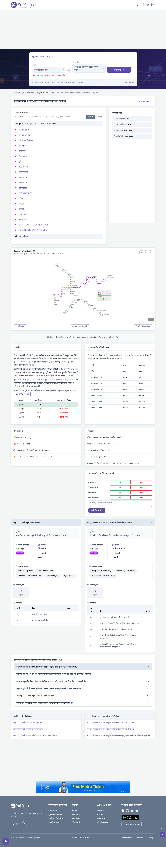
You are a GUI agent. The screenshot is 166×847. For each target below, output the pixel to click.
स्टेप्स (100, 117)
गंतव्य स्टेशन (76, 62)
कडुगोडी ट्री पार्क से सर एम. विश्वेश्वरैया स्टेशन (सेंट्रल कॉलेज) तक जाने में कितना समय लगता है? (50, 688)
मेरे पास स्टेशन (52, 810)
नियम (117, 337)
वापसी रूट (131, 82)
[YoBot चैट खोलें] (5, 841)
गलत (141, 482)
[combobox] (48, 70)
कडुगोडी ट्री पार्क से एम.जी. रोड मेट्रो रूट (27, 722)
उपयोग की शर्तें (127, 838)
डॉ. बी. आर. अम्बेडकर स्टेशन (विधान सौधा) (34, 225)
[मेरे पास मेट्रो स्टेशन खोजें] (142, 5)
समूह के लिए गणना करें (22, 394)
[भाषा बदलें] (148, 5)
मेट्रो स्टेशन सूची (53, 822)
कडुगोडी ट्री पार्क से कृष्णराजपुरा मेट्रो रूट (28, 729)
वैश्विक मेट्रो (76, 822)
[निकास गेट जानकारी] (23, 236)
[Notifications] (138, 5)
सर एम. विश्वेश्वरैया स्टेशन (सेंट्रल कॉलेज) (33, 230)
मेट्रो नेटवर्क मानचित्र (55, 814)
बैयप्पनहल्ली (23, 188)
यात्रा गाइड (76, 814)
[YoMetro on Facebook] (123, 811)
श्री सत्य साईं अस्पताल (26, 140)
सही (120, 482)
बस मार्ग (74, 810)
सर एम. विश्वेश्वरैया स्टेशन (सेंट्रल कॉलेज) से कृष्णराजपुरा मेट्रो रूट (110, 729)
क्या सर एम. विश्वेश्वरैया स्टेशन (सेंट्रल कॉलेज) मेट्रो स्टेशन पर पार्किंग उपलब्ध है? (44, 703)
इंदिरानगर (22, 198)
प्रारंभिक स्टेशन (37, 65)
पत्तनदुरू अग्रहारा (25, 135)
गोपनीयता (140, 838)
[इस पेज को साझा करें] (162, 828)
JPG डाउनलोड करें (81, 326)
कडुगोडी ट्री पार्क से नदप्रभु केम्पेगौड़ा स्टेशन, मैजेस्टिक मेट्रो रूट (36, 735)
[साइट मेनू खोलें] (153, 5)
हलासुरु (21, 203)
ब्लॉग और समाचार (102, 822)
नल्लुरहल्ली (22, 145)
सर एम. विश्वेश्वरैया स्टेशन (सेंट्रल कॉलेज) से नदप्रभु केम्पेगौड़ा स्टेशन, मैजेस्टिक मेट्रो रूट (118, 735)
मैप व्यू (91, 117)
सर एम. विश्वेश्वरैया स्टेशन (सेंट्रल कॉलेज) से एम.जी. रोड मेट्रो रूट (110, 722)
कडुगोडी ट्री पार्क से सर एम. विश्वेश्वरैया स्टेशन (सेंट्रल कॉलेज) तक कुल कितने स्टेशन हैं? (47, 667)
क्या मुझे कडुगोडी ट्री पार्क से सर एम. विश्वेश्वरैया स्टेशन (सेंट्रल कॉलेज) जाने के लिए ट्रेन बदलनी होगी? (52, 681)
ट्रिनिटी (21, 209)
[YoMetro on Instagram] (127, 811)
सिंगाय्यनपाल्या (23, 172)
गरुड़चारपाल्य (23, 167)
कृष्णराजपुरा (23, 177)
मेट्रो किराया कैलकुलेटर (55, 818)
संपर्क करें (100, 814)
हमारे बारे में (100, 810)
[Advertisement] (83, 31)
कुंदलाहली (22, 151)
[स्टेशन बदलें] (68, 70)
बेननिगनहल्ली (23, 182)
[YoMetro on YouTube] (137, 811)
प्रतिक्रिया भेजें (96, 510)
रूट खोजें (117, 69)
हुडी (20, 161)
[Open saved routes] (162, 834)
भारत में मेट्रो (76, 818)
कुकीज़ (151, 838)
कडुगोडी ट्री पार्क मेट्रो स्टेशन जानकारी (27, 522)
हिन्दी (17, 824)
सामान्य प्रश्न (101, 818)
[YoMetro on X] (132, 811)
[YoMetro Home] (23, 5)
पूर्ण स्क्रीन (21, 326)
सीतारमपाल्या (23, 156)
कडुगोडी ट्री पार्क (24, 130)
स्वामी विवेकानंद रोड (25, 193)
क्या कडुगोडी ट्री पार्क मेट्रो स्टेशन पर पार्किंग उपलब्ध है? (35, 695)
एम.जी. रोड (22, 214)
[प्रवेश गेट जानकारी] (23, 124)
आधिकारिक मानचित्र (144, 326)
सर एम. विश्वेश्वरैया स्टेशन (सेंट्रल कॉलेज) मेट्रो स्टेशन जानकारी (109, 522)
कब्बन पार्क (22, 219)
